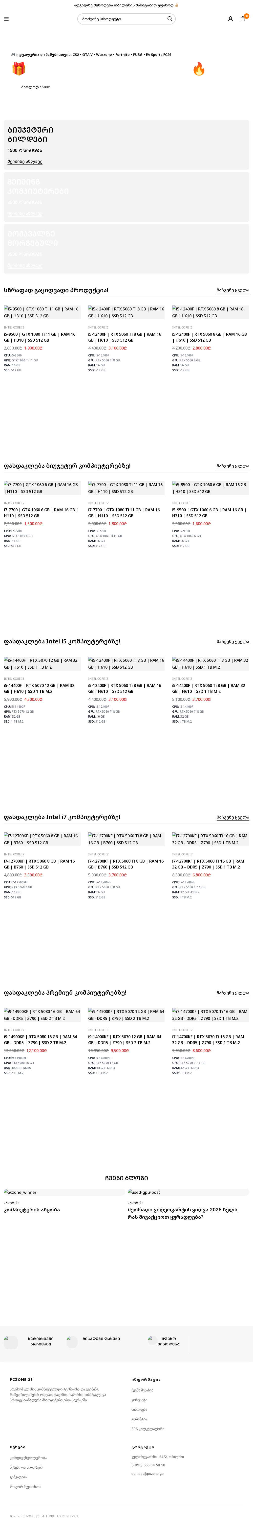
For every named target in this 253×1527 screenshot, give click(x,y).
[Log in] (230, 19)
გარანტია (139, 1419)
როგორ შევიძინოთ (25, 1486)
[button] (36, 87)
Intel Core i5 (14, 327)
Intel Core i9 (14, 1030)
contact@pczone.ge (147, 1474)
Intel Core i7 (14, 503)
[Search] (170, 18)
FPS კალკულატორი (147, 1429)
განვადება (18, 1477)
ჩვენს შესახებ (142, 1390)
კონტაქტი (139, 1400)
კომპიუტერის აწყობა (32, 1209)
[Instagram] (247, 4)
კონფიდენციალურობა (28, 1458)
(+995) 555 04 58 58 (148, 1465)
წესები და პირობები (26, 1467)
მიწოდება (139, 1409)
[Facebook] (239, 4)
